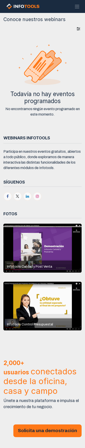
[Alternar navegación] (77, 6)
